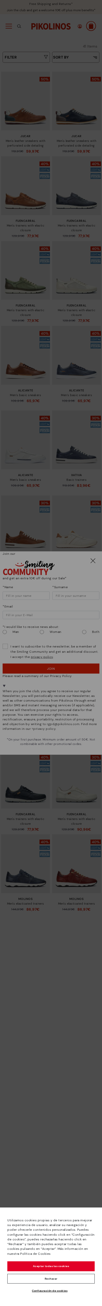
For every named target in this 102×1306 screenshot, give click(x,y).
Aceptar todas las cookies (51, 1266)
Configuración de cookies (49, 1290)
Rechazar (51, 1278)
